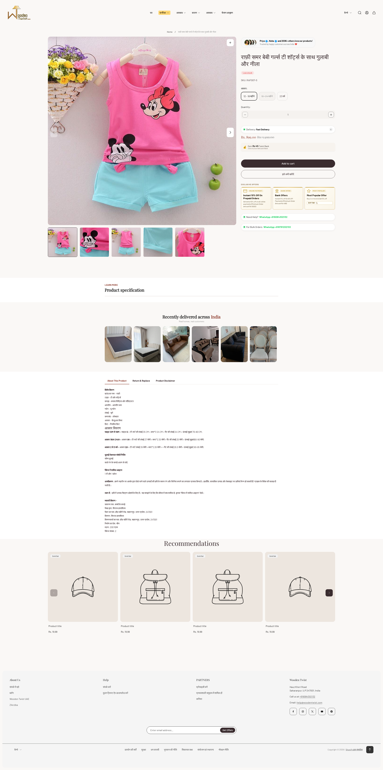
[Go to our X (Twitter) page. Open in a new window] (312, 711)
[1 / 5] (62, 242)
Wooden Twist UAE (19, 698)
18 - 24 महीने (267, 96)
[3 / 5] (126, 242)
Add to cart (288, 163)
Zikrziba (14, 704)
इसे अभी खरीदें (288, 174)
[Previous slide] (53, 132)
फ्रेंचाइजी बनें (202, 686)
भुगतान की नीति (170, 749)
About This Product (117, 380)
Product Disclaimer (165, 380)
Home (169, 32)
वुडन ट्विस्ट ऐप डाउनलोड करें (115, 692)
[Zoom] (230, 42)
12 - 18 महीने (249, 96)
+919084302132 (307, 696)
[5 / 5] (190, 242)
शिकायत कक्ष (187, 749)
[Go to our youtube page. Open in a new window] (322, 711)
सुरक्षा (143, 749)
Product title (55, 626)
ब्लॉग (12, 692)
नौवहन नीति (224, 749)
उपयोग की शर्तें (130, 749)
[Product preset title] (83, 587)
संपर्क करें (107, 686)
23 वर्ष (282, 96)
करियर (199, 698)
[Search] (359, 12)
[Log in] (367, 12)
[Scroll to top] (369, 749)
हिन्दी (346, 12)
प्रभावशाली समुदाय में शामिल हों (209, 692)
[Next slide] (230, 132)
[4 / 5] (158, 242)
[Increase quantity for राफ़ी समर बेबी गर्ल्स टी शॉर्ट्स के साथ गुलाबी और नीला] (331, 115)
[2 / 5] (94, 242)
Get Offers (227, 730)
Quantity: (245, 107)
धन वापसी (155, 749)
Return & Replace (141, 380)
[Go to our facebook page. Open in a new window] (293, 711)
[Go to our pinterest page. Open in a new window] (331, 711)
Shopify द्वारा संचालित (354, 749)
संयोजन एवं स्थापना (205, 749)
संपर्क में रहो (14, 686)
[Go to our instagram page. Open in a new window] (302, 711)
